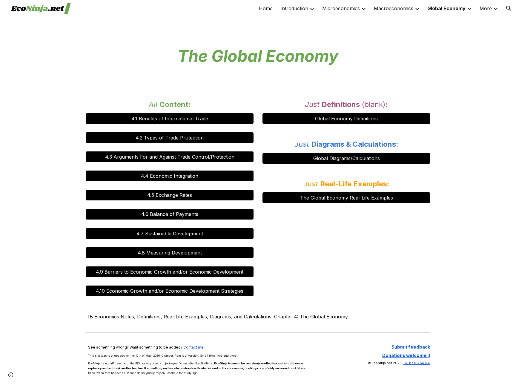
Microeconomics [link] (341, 8)
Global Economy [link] (446, 8)
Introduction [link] (294, 8)
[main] (258, 28)
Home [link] (266, 8)
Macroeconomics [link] (393, 8)
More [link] (486, 8)
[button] (509, 8)
